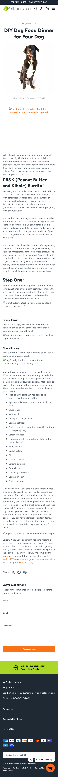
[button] (48, 9)
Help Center (9, 687)
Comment (7, 625)
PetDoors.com (14, 764)
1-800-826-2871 (21, 698)
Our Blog (16, 768)
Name (5, 600)
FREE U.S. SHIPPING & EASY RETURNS (29, 2)
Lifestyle (31, 23)
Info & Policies (27, 768)
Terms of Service (41, 768)
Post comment (29, 649)
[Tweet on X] (13, 572)
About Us (6, 768)
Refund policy (8, 770)
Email (5, 613)
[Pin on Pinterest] (25, 572)
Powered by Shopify (28, 764)
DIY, (24, 23)
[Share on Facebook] (19, 572)
